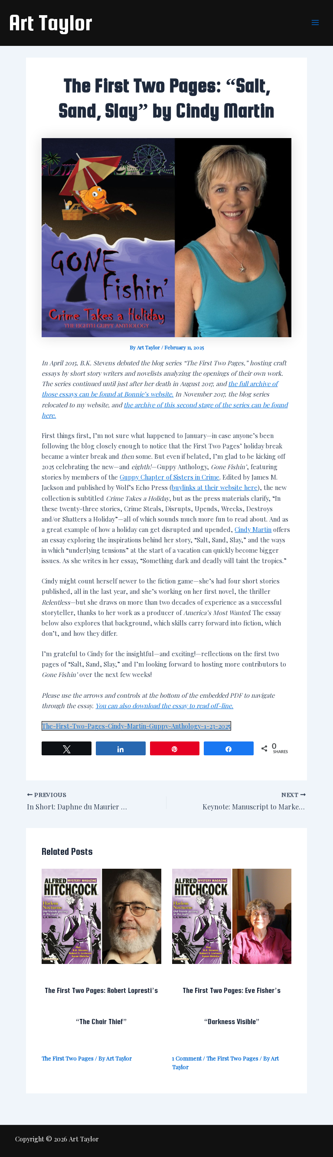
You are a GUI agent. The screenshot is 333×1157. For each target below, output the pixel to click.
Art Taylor (50, 22)
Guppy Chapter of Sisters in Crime (169, 477)
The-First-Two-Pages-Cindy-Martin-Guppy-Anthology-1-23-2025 (136, 726)
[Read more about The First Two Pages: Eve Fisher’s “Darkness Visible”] (231, 915)
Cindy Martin (253, 529)
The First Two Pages (68, 1058)
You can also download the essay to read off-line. (164, 705)
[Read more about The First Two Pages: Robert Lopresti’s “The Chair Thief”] (101, 915)
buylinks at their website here (215, 487)
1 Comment (187, 1058)
